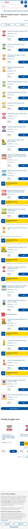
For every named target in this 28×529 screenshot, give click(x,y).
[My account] (22, 2)
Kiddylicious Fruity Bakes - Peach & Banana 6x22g (16, 55)
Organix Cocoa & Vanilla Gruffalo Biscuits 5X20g (15, 140)
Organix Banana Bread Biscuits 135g (16, 340)
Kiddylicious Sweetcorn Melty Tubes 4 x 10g (17, 228)
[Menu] (2, 2)
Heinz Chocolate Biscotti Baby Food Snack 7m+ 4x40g (16, 301)
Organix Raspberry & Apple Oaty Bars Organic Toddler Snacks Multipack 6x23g (8, 437)
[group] (9, 438)
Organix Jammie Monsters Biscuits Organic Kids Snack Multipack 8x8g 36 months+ (17, 156)
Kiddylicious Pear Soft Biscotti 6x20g (16, 92)
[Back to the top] (15, 413)
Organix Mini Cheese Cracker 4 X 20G (17, 247)
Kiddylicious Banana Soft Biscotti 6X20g (15, 67)
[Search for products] (25, 6)
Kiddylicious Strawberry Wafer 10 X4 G (17, 113)
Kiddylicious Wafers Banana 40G (15, 103)
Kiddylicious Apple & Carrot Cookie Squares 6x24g (16, 209)
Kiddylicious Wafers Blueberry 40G (16, 127)
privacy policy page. (5, 501)
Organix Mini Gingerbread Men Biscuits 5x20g (17, 319)
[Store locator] (25, 2)
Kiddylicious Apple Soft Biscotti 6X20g (17, 81)
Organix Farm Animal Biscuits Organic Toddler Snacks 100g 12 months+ (17, 286)
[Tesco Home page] (6, 2)
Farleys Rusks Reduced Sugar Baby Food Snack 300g (16, 380)
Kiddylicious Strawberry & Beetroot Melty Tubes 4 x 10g (16, 267)
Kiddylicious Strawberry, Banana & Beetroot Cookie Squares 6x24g (16, 191)
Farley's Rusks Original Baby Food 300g (17, 394)
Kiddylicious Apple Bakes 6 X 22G (16, 44)
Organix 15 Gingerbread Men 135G (16, 360)
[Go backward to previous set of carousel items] (24, 457)
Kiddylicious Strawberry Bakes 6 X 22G (17, 31)
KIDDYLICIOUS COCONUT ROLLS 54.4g (17, 170)
